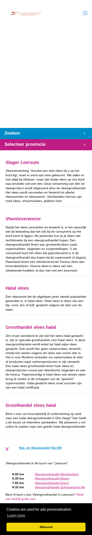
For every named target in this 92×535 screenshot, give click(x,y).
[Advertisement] (46, 80)
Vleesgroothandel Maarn (52, 478)
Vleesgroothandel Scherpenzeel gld (60, 487)
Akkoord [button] (46, 527)
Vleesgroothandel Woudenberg (57, 474)
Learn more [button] (16, 515)
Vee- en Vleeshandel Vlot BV (40, 448)
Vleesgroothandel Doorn (52, 483)
